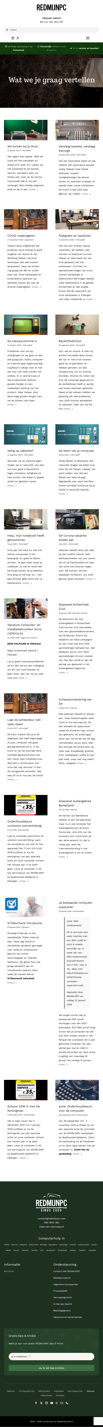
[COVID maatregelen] (25, 219)
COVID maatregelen (21, 235)
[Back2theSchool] (77, 325)
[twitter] (41, 1403)
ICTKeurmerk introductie (24, 923)
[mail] (61, 1403)
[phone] (67, 1403)
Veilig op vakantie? (20, 450)
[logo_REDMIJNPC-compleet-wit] (51, 1194)
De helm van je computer (76, 450)
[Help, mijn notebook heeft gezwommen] (25, 519)
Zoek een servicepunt (51, 1226)
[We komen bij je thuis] (25, 130)
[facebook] (36, 1403)
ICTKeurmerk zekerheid (20, 978)
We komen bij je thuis (22, 146)
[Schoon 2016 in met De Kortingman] (25, 1090)
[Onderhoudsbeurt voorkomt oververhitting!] (25, 805)
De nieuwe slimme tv (22, 341)
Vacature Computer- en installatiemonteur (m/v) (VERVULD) (24, 629)
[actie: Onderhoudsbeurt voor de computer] (77, 1090)
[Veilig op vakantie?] (25, 434)
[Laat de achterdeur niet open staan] (25, 703)
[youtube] (51, 1403)
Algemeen (25, 222)
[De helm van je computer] (77, 434)
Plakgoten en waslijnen (75, 235)
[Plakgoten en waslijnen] (77, 219)
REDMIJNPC (73, 996)
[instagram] (46, 1403)
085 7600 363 (56, 22)
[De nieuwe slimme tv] (25, 325)
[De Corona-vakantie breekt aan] (77, 519)
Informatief (25, 133)
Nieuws (30, 615)
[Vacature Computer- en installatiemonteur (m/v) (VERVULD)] (25, 608)
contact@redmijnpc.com (51, 1218)
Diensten (76, 613)
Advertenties (25, 810)
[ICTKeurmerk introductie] (25, 907)
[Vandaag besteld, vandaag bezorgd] (77, 130)
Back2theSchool (70, 341)
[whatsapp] (57, 1403)
